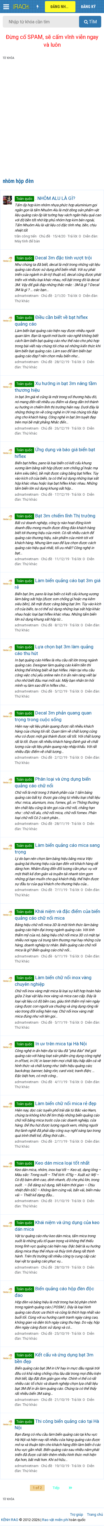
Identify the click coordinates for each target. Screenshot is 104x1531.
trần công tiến (26, 236)
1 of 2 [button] (37, 1488)
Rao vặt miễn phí (55, 1520)
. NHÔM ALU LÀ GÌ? (45, 198)
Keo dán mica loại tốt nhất (53, 1163)
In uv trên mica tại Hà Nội (51, 1043)
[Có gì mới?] (37, 6)
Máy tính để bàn (27, 241)
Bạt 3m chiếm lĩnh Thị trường (55, 515)
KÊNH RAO (9, 1520)
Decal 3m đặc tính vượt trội (54, 257)
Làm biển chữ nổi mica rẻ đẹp (56, 1103)
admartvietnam (27, 296)
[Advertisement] (52, 120)
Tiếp (56, 1488)
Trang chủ (95, 1514)
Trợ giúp (76, 1514)
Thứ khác (22, 301)
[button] (6, 7)
